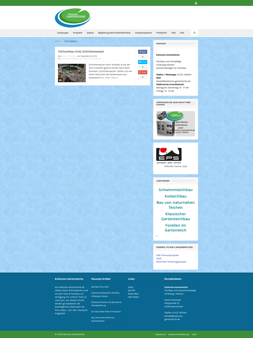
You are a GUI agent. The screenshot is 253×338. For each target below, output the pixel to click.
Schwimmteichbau (176, 189)
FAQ (174, 32)
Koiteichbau (176, 196)
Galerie (90, 32)
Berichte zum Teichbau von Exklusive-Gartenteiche (80, 58)
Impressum (160, 334)
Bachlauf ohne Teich (100, 286)
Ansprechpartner (143, 32)
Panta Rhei (133, 293)
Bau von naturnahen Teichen (176, 205)
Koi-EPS (131, 290)
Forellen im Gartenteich (176, 228)
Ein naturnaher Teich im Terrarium (106, 311)
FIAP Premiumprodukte (167, 255)
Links (194, 334)
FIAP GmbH (133, 297)
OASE (158, 258)
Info (182, 32)
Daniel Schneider (69, 56)
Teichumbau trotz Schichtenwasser (81, 51)
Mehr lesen (111, 77)
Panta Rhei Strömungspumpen (171, 261)
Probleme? (161, 32)
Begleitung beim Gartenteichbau (114, 32)
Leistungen (63, 32)
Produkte (77, 32)
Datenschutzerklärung (179, 334)
